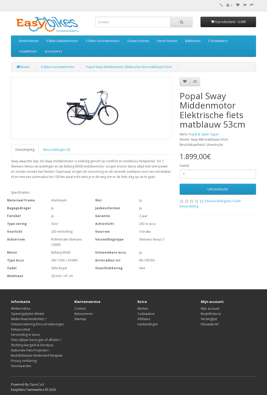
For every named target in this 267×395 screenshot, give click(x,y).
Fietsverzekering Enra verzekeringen (37, 324)
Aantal (184, 165)
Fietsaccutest (20, 329)
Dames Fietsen (138, 41)
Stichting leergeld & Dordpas (32, 345)
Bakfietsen (193, 41)
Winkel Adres (20, 308)
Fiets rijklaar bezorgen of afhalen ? (36, 340)
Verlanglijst (209, 319)
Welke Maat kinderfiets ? (28, 319)
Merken (142, 308)
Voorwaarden (21, 366)
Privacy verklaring (24, 360)
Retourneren (83, 314)
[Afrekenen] (251, 5)
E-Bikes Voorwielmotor (103, 41)
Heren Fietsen (167, 41)
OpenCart (36, 384)
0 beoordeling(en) (217, 201)
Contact (80, 308)
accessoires (53, 51)
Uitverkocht (217, 188)
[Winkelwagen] (244, 5)
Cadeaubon (146, 314)
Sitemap (80, 319)
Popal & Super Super (204, 134)
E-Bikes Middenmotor (62, 41)
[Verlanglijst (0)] (238, 5)
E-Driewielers (218, 41)
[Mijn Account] (229, 5)
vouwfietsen (28, 51)
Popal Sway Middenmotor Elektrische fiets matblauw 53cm (129, 67)
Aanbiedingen (147, 324)
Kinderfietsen (29, 41)
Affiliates (143, 319)
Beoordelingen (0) (56, 149)
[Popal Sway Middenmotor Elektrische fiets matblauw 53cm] (91, 108)
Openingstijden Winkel (27, 314)
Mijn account (210, 308)
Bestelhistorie (211, 314)
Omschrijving (24, 149)
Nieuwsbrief (210, 324)
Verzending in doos (25, 334)
